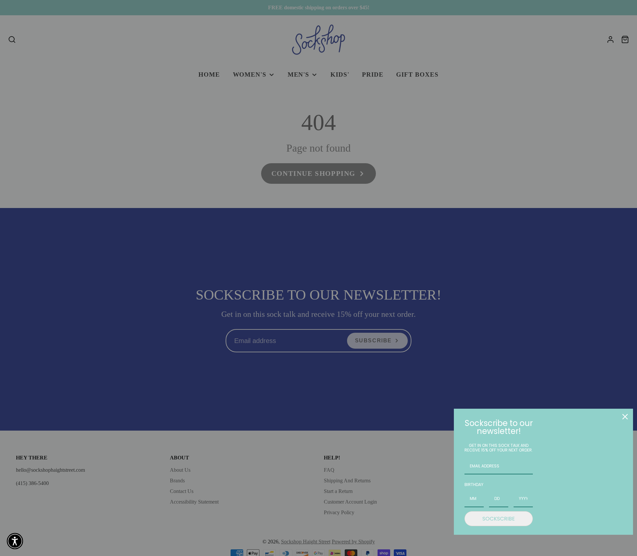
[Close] (625, 417)
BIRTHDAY (473, 484)
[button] (15, 541)
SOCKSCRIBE (498, 518)
